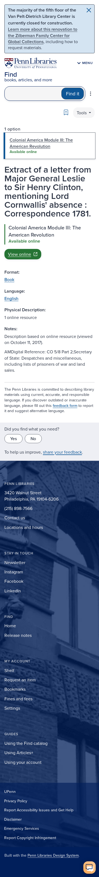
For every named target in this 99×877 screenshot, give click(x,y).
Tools (82, 113)
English (11, 298)
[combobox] (33, 93)
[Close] (88, 10)
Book (9, 279)
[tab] (49, 145)
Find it (72, 93)
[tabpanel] (49, 241)
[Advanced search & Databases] (90, 93)
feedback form (65, 405)
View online (19, 254)
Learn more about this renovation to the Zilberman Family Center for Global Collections (42, 35)
